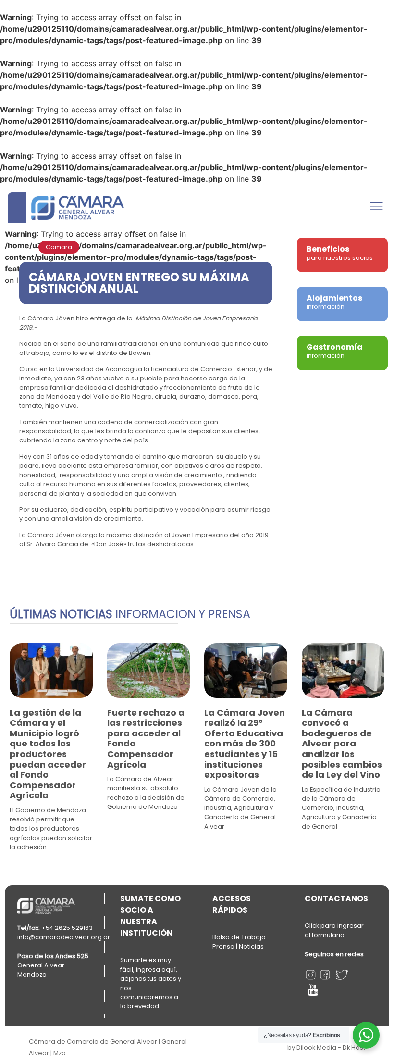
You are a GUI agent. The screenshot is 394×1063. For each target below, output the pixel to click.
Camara (59, 247)
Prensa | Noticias (238, 946)
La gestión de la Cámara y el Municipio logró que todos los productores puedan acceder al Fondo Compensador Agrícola (48, 754)
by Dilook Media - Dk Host (326, 1047)
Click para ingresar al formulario (334, 930)
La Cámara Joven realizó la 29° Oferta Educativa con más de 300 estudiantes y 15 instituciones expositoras (244, 744)
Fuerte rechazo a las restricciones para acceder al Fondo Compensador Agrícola (146, 738)
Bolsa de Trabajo (239, 937)
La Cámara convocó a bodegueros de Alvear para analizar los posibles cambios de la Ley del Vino (342, 744)
